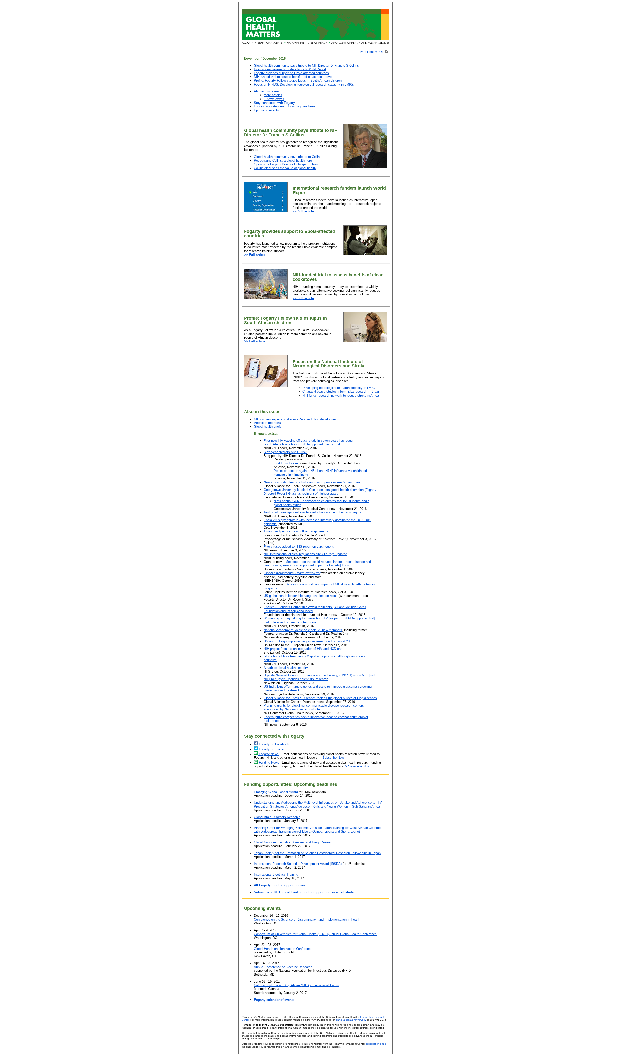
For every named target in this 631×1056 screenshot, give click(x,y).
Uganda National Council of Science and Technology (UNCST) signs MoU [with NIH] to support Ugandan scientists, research (320, 677)
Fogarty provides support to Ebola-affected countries (291, 73)
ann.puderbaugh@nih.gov (351, 1019)
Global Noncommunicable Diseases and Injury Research (294, 842)
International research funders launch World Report (290, 69)
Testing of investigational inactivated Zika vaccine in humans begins (312, 512)
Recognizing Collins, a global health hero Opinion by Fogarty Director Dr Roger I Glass (286, 162)
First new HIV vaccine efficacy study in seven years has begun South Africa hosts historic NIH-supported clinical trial (309, 442)
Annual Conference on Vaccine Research (283, 967)
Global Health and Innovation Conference (283, 948)
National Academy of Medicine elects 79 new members (303, 630)
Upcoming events (266, 110)
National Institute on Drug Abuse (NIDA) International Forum (296, 985)
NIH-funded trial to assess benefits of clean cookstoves (293, 77)
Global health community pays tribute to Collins (287, 156)
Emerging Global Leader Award (276, 792)
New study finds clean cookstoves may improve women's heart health (313, 482)
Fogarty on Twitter (271, 749)
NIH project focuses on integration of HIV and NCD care (303, 649)
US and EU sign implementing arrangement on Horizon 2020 (307, 641)
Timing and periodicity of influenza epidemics (296, 531)
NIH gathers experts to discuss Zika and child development (296, 419)
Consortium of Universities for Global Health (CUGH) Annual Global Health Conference (315, 934)
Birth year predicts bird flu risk (285, 452)
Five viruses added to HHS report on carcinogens (299, 546)
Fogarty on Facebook (273, 744)
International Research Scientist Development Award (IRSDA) (298, 864)
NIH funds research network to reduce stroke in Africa (340, 395)
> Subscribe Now (331, 757)
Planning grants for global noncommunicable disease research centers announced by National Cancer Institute (314, 707)
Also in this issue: (267, 91)
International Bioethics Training (276, 874)
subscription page (376, 1043)
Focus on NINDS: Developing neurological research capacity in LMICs (304, 84)
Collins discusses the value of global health (285, 168)
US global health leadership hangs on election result (301, 596)
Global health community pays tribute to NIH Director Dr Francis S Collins (306, 65)
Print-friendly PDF (372, 51)
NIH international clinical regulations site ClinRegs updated (305, 554)
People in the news (267, 423)
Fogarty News (268, 754)
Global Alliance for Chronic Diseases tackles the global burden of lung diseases (320, 698)
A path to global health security (286, 667)
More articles (273, 95)
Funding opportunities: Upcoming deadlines (284, 106)
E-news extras (274, 99)
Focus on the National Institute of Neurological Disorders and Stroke (329, 364)
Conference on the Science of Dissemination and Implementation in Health (307, 919)
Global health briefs (267, 426)
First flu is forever (286, 463)
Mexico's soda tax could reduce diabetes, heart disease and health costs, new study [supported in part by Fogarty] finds (317, 563)
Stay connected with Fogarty (274, 103)
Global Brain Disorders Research (277, 817)
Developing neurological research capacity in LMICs (339, 388)
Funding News (268, 762)
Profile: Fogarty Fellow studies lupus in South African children (298, 80)
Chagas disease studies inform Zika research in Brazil (341, 391)
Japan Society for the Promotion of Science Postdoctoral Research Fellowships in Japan (317, 853)
